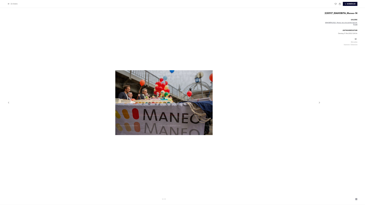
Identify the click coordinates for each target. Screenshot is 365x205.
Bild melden (354, 42)
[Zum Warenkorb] (340, 4)
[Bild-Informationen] (356, 199)
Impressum (347, 44)
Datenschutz (354, 44)
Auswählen (350, 4)
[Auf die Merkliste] (335, 4)
